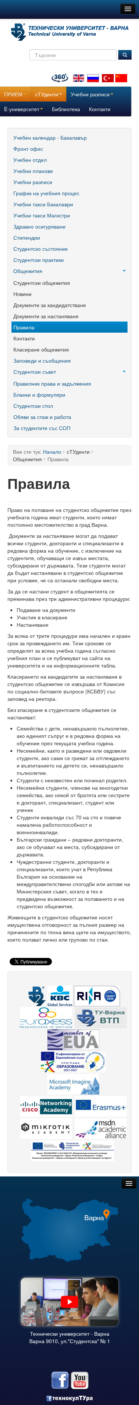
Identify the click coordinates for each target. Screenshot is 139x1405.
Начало (52, 451)
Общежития (27, 270)
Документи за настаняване (46, 316)
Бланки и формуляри (39, 394)
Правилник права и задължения (52, 383)
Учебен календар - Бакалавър (50, 137)
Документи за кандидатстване (49, 305)
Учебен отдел (30, 159)
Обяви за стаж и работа (42, 416)
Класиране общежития (41, 349)
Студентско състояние (40, 248)
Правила (23, 327)
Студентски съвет (34, 371)
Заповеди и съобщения (42, 360)
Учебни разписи (90, 94)
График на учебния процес (46, 193)
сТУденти (46, 94)
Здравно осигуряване (39, 226)
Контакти (99, 109)
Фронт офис (28, 148)
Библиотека (66, 109)
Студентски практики (38, 259)
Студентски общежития (41, 282)
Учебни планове (33, 170)
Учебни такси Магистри (41, 215)
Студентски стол (33, 405)
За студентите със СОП (41, 428)
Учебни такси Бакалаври (43, 204)
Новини (22, 293)
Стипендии (26, 237)
